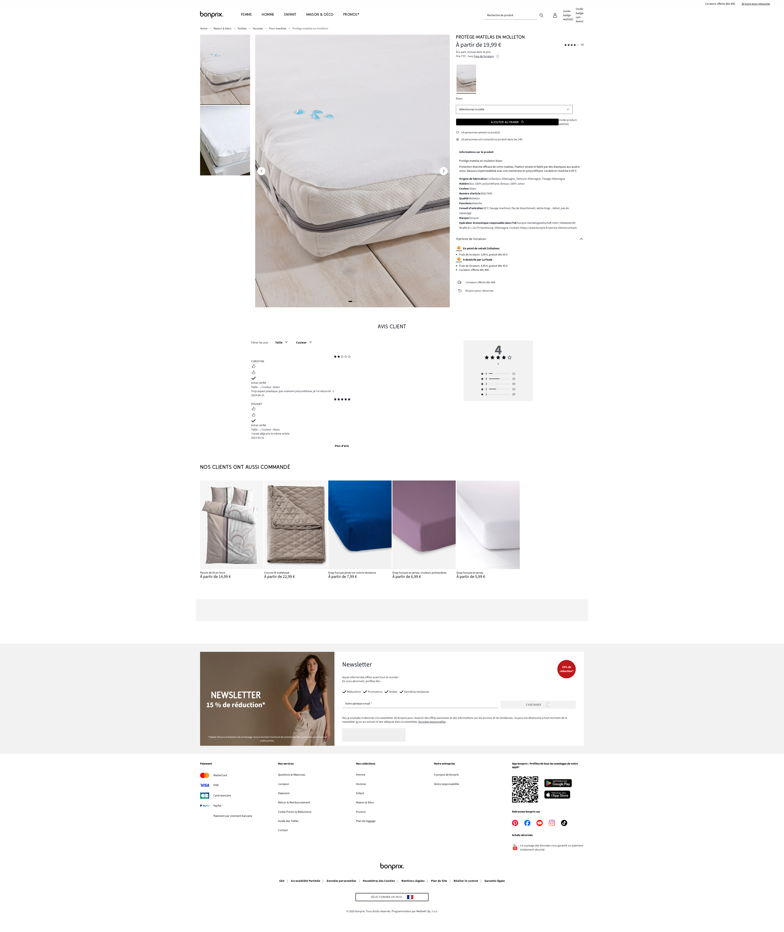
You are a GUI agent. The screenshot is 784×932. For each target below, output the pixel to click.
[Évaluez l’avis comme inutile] (253, 373)
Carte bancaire (222, 796)
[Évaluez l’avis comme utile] (253, 367)
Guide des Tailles (288, 821)
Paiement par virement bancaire (232, 816)
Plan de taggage (365, 821)
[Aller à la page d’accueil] (220, 14)
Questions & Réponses (291, 775)
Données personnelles (432, 722)
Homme (361, 784)
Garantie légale (494, 881)
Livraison (283, 784)
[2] (354, 301)
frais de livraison (484, 56)
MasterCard (220, 775)
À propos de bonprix (446, 775)
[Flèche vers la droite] (444, 171)
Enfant (360, 793)
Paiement (284, 793)
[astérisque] (335, 357)
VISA (216, 785)
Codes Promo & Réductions (294, 812)
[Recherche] (541, 15)
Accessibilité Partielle (305, 881)
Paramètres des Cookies (379, 881)
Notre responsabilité (446, 784)
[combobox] (510, 15)
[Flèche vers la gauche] (261, 171)
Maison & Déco (365, 802)
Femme (360, 775)
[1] (350, 301)
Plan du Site (439, 881)
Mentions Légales (412, 881)
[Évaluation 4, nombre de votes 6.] (571, 45)
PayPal (217, 806)
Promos (361, 812)
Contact (283, 830)
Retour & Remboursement (294, 802)
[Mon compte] (555, 15)
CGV (281, 881)
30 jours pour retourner (756, 4)
